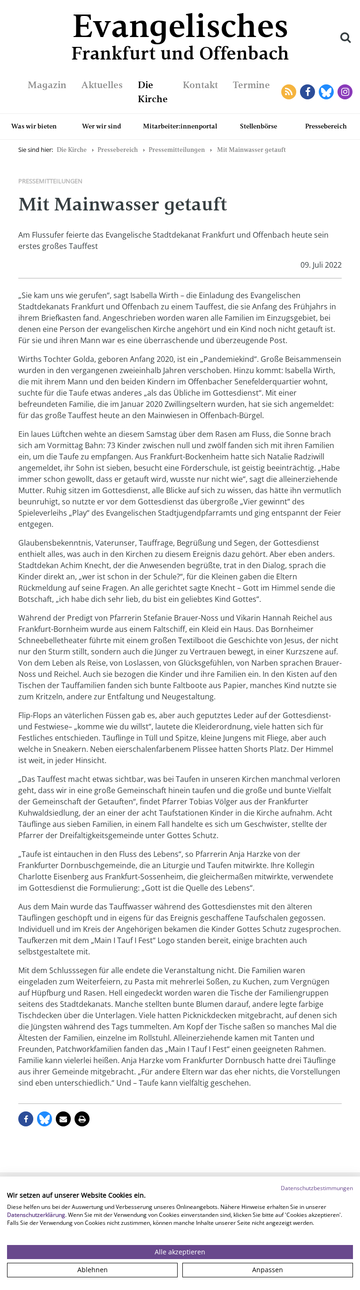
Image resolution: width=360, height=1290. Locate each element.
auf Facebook (25, 1118)
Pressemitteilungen (177, 149)
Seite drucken (82, 1118)
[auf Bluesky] (44, 1118)
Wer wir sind (101, 126)
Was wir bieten (34, 126)
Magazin (47, 84)
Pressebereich (326, 126)
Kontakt (200, 84)
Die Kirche (72, 149)
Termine (251, 84)
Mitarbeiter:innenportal (180, 126)
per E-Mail (63, 1118)
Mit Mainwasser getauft (251, 149)
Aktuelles (102, 84)
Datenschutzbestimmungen (317, 1188)
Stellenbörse (258, 126)
